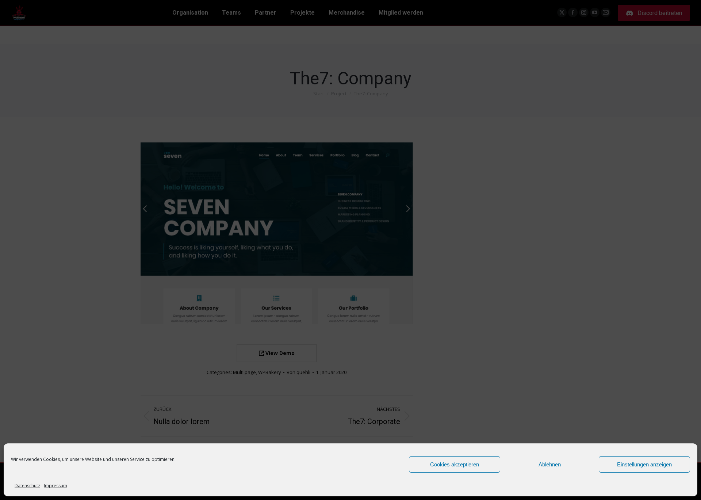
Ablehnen (550, 464)
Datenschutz (27, 485)
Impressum (55, 485)
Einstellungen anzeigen (644, 464)
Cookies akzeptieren (454, 464)
